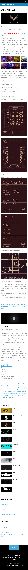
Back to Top (14, 547)
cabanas (7, 383)
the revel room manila (11, 395)
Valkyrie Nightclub (5, 364)
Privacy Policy (8, 565)
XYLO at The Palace (18, 415)
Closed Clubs (4, 512)
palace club (12, 385)
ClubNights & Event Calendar (11, 557)
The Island (15, 444)
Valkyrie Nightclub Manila (14, 306)
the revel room (4, 395)
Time (14, 487)
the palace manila (13, 393)
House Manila (16, 465)
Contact (14, 559)
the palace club (22, 391)
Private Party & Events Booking (8, 514)
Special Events (4, 504)
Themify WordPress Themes (17, 565)
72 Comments (9, 29)
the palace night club (21, 393)
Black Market (16, 480)
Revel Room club (12, 389)
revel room (6, 389)
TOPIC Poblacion (17, 430)
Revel (2, 367)
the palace (10, 391)
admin (3, 29)
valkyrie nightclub (4, 306)
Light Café (21, 383)
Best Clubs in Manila (14, 555)
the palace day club (5, 393)
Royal (14, 408)
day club (17, 383)
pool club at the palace (17, 387)
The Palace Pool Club (6, 366)
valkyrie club (7, 304)
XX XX (14, 458)
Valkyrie (3, 26)
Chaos (14, 472)
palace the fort (7, 387)
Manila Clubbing (8, 4)
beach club (3, 383)
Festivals (3, 507)
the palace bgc (16, 391)
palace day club (18, 385)
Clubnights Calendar (5, 502)
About (23, 557)
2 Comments (9, 329)
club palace (12, 383)
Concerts (3, 509)
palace (7, 385)
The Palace (16, 38)
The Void (15, 437)
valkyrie (2, 304)
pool (11, 387)
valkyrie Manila (13, 304)
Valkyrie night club (21, 304)
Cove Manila (16, 451)
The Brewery (19, 389)
